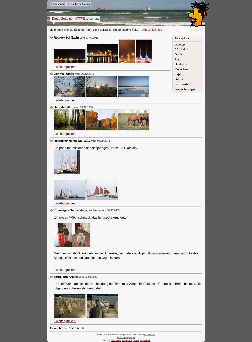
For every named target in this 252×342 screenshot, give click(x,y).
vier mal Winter (64, 73)
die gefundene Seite (125, 29)
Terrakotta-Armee (66, 276)
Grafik (178, 54)
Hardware (181, 64)
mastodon (116, 340)
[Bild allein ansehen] (70, 57)
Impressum (57, 4)
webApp (180, 44)
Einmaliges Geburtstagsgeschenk (77, 210)
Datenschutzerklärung (78, 4)
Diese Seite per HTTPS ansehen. (75, 18)
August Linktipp (152, 29)
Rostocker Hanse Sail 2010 (72, 140)
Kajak (178, 74)
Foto (178, 59)
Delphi (179, 79)
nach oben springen (126, 337)
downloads (181, 84)
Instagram (127, 340)
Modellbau (181, 69)
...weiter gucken (65, 67)
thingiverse (145, 340)
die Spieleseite (102, 29)
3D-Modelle (182, 49)
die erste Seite (59, 29)
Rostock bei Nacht (66, 37)
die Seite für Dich (80, 29)
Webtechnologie (185, 89)
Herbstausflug (63, 107)
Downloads (149, 334)
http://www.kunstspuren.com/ (166, 253)
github (136, 340)
